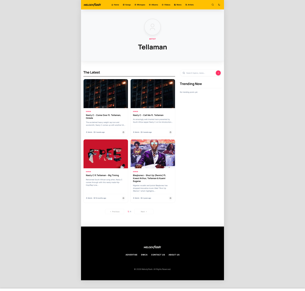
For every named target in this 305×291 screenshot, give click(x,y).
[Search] (212, 4)
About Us (174, 255)
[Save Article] (123, 132)
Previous (115, 211)
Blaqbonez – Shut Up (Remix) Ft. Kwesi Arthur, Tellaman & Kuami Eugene (149, 178)
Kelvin (90, 132)
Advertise (131, 255)
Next (143, 211)
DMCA (144, 255)
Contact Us (158, 255)
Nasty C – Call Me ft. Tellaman (148, 115)
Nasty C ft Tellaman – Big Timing (102, 175)
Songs (88, 111)
